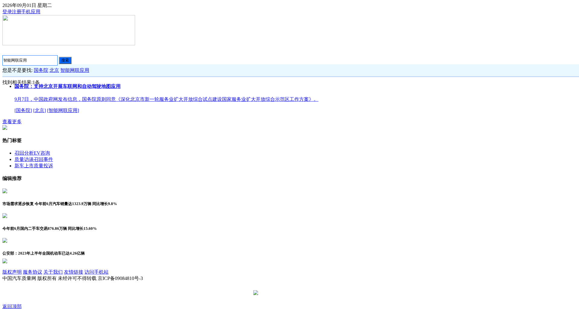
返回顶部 (12, 306)
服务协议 (32, 272)
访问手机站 (96, 272)
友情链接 (73, 272)
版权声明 (12, 272)
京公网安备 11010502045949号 (292, 293)
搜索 (65, 60)
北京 (54, 70)
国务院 (41, 70)
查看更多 (12, 121)
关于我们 (53, 272)
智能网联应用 (74, 70)
